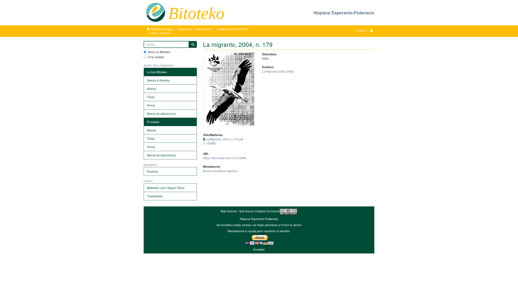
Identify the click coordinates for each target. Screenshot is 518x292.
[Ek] (193, 44)
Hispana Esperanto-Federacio (343, 13)
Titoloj (151, 97)
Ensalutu (152, 171)
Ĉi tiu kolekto (156, 57)
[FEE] (155, 12)
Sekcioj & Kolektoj (158, 80)
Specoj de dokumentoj (161, 114)
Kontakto (259, 249)
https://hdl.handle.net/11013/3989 (224, 158)
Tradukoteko (155, 196)
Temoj (151, 105)
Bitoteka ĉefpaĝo (162, 29)
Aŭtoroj (151, 89)
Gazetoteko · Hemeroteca (194, 29)
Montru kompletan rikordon (220, 171)
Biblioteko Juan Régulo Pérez (166, 188)
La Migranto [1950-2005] (232, 29)
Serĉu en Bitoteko (159, 52)
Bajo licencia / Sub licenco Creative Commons (250, 211)
